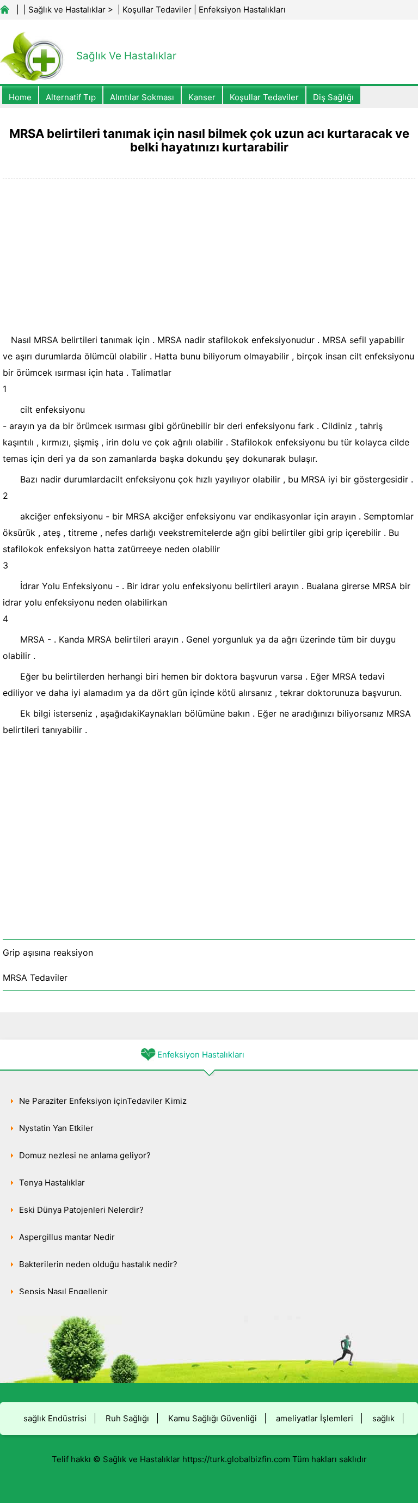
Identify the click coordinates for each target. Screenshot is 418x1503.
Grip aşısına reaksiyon (48, 952)
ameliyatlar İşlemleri (314, 1418)
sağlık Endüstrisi (55, 1418)
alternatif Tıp (71, 97)
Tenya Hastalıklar (52, 1182)
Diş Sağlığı (333, 97)
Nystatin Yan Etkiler (56, 1128)
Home (20, 97)
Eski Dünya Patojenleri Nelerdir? (81, 1210)
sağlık (383, 1418)
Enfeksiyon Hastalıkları (242, 9)
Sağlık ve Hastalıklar (67, 9)
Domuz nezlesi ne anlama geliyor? (85, 1155)
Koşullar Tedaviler (157, 9)
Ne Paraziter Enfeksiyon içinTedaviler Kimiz (103, 1101)
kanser (202, 97)
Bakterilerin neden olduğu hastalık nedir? (98, 1264)
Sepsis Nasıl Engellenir (63, 1291)
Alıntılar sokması (142, 97)
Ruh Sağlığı (127, 1418)
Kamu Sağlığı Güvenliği (212, 1418)
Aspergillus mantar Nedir (67, 1237)
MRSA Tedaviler (35, 977)
